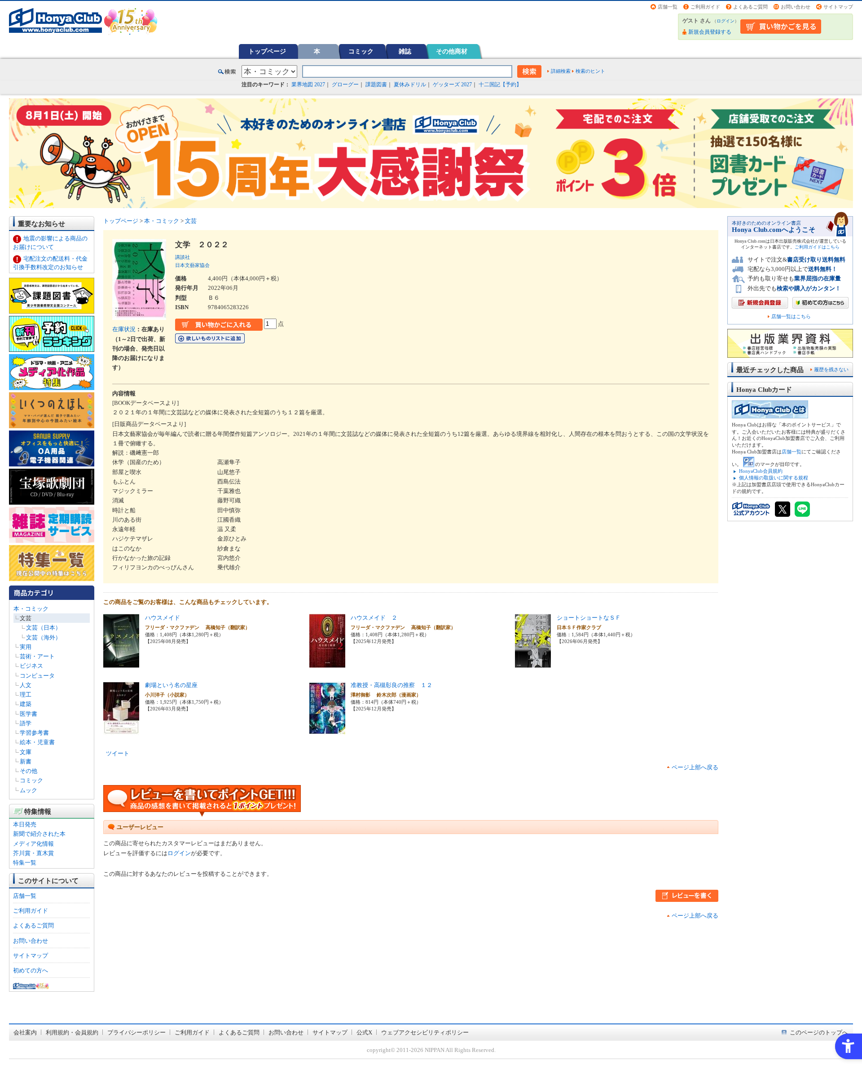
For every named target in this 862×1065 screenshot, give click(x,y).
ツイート (117, 753)
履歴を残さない (831, 369)
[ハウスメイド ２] (327, 662)
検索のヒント (590, 71)
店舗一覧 (667, 6)
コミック (361, 51)
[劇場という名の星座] (121, 730)
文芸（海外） (43, 637)
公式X (364, 1032)
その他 (28, 771)
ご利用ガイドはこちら (817, 246)
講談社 (182, 257)
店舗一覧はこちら (791, 316)
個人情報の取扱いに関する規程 (773, 477)
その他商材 (451, 51)
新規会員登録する (709, 32)
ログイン (725, 20)
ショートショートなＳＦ (589, 617)
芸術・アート (37, 656)
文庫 (25, 752)
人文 (25, 685)
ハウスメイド (162, 617)
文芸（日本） (43, 627)
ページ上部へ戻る (695, 767)
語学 (25, 723)
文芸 (25, 618)
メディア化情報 (33, 843)
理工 (25, 694)
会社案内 (25, 1032)
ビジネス (31, 665)
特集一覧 (24, 862)
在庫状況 (124, 329)
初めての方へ (30, 970)
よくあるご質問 (750, 6)
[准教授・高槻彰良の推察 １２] (327, 730)
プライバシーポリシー (136, 1032)
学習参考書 (34, 732)
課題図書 (376, 84)
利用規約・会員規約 (72, 1032)
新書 (25, 761)
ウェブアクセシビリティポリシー (425, 1032)
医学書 (28, 713)
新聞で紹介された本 (39, 833)
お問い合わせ (795, 6)
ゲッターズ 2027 (452, 84)
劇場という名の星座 (171, 685)
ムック (28, 790)
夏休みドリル (410, 84)
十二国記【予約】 (500, 84)
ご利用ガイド (705, 6)
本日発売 (24, 824)
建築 (25, 704)
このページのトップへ (819, 1032)
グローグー (345, 84)
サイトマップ (838, 6)
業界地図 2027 (308, 84)
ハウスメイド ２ (374, 617)
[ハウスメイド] (121, 662)
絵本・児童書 (37, 742)
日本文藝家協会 (192, 265)
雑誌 (405, 51)
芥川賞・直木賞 (33, 853)
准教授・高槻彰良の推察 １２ (391, 685)
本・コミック (30, 608)
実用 (25, 646)
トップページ (267, 51)
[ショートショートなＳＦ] (533, 662)
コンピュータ (37, 675)
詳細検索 (561, 71)
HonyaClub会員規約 (761, 471)
